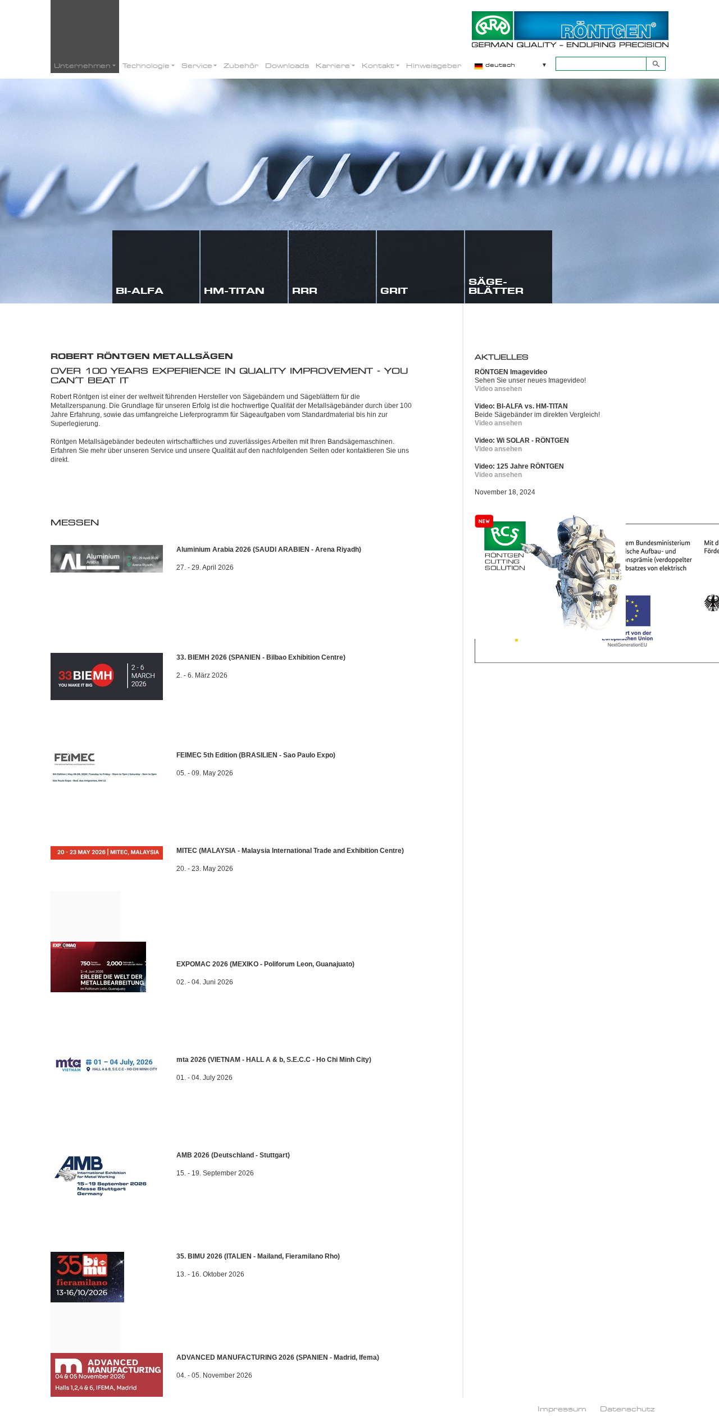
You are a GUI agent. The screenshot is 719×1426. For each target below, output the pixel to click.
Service (196, 65)
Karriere (333, 65)
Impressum (562, 1408)
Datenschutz (627, 1408)
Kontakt (378, 65)
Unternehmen (82, 65)
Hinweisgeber (433, 65)
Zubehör (241, 65)
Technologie (146, 65)
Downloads (287, 65)
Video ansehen (498, 389)
